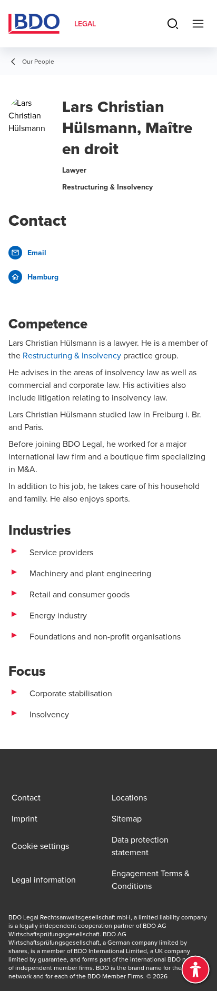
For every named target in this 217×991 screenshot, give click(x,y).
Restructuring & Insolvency (72, 355)
